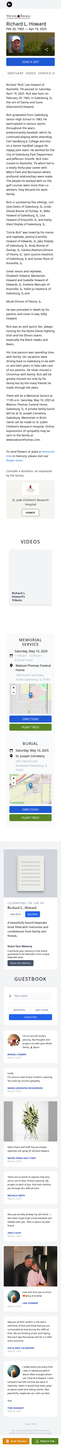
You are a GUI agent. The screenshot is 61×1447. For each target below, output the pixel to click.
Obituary (15, 73)
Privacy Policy (22, 1433)
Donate (30, 512)
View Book (15, 914)
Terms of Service (39, 1433)
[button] (31, 695)
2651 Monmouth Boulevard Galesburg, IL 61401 (31, 765)
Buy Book (32, 914)
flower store (14, 460)
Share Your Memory (20, 963)
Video (31, 73)
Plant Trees (30, 727)
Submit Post (30, 1017)
